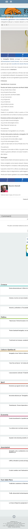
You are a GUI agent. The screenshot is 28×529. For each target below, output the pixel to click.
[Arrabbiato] (7, 204)
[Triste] (22, 204)
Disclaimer (23, 525)
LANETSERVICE (11, 525)
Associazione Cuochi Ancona (10, 61)
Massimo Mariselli (14, 186)
